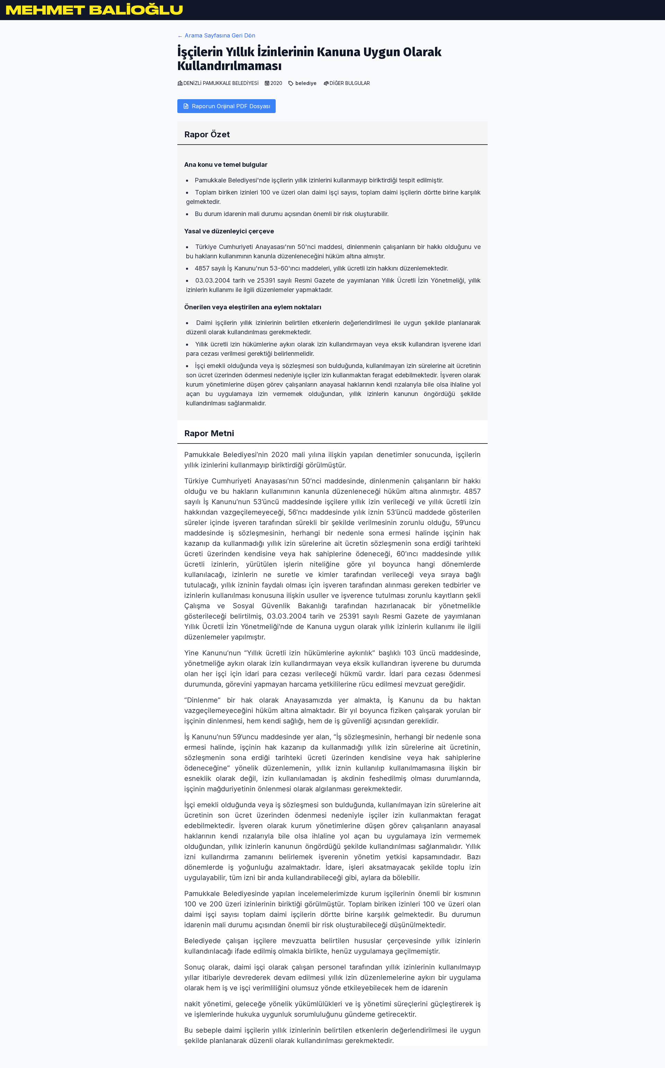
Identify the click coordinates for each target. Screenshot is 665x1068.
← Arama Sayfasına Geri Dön (216, 35)
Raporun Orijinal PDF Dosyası (231, 106)
